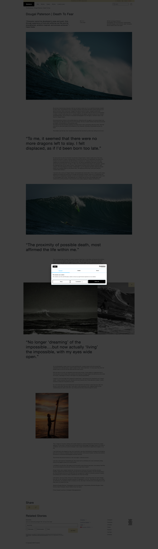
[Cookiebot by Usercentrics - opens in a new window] (100, 266)
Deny (61, 281)
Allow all (97, 281)
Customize (78, 281)
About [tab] (97, 270)
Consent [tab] (60, 270)
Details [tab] (79, 270)
